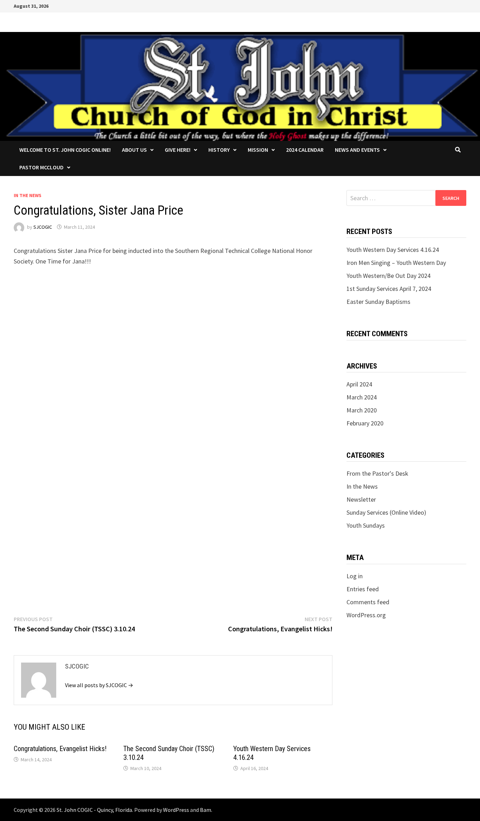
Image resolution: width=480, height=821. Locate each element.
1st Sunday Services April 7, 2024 (388, 289)
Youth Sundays (365, 525)
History (219, 149)
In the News (27, 195)
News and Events (357, 149)
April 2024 (359, 384)
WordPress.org (366, 615)
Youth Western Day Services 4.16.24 (392, 250)
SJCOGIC (42, 227)
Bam (205, 809)
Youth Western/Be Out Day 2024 (388, 276)
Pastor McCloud (41, 167)
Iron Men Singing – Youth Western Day (396, 263)
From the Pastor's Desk (377, 473)
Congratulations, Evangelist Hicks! (60, 748)
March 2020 (361, 410)
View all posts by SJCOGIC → (99, 685)
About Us (134, 149)
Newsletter (361, 499)
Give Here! (177, 149)
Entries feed (362, 589)
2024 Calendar (305, 149)
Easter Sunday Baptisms (378, 302)
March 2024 (361, 397)
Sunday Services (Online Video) (386, 512)
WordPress (176, 809)
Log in (354, 576)
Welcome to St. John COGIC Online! (65, 149)
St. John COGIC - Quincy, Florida (94, 809)
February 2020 (364, 423)
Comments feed (367, 602)
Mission (258, 149)
